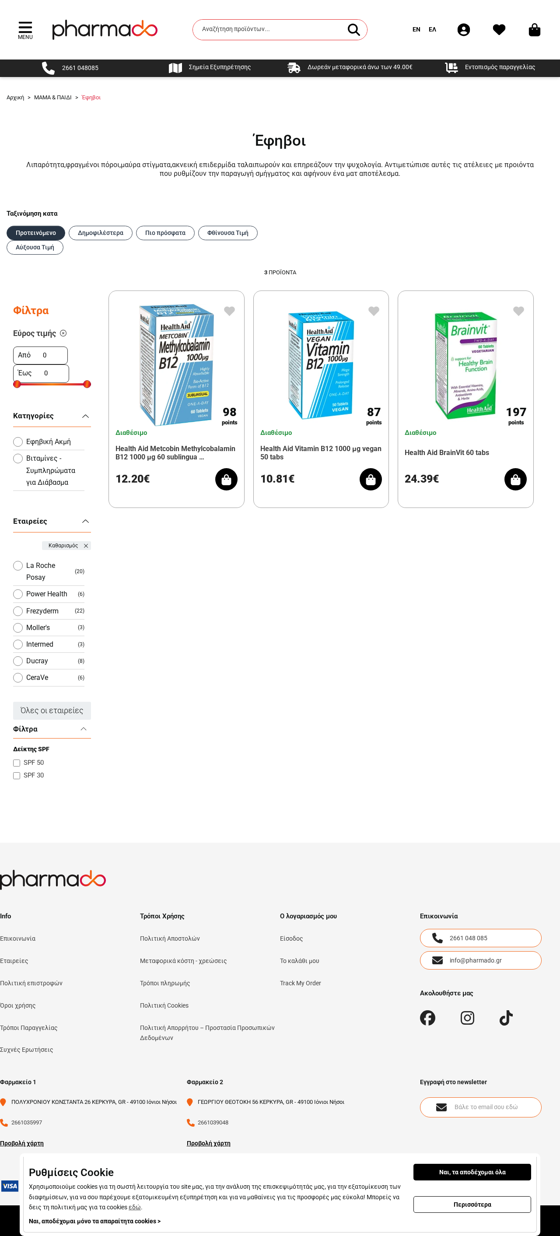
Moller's (55, 627)
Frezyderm (55, 611)
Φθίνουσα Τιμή (227, 232)
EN (416, 29)
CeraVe (55, 677)
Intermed (55, 644)
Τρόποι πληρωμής (165, 983)
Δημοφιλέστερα (100, 232)
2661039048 (213, 1122)
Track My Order (300, 983)
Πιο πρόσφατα (165, 232)
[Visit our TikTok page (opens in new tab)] (506, 1018)
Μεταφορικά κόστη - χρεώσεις (183, 960)
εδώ (135, 1207)
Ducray (55, 661)
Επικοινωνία (17, 938)
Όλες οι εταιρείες (52, 710)
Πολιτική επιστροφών (31, 983)
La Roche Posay (55, 571)
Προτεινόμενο (36, 232)
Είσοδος (291, 938)
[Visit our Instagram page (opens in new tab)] (467, 1018)
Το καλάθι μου (299, 960)
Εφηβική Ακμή (48, 442)
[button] (25, 29)
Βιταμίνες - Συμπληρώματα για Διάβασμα (50, 470)
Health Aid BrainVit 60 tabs (447, 452)
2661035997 (26, 1122)
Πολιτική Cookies (164, 1005)
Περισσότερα (472, 1204)
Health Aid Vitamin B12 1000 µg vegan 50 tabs (321, 453)
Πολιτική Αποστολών (170, 938)
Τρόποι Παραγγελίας (29, 1027)
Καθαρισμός (63, 546)
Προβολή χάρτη (22, 1143)
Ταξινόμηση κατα (32, 213)
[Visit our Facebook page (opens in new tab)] (427, 1018)
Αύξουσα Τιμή (35, 247)
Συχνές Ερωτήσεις (26, 1049)
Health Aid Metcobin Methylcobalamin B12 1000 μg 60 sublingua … (175, 453)
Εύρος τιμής (34, 333)
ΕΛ (432, 29)
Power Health (55, 594)
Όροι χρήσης (18, 1005)
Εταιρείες (14, 960)
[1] (63, 334)
